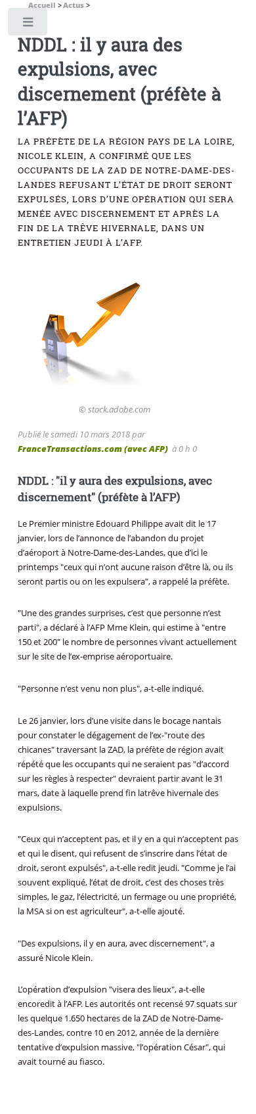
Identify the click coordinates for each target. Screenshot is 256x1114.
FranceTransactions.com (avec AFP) (93, 449)
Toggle (28, 24)
